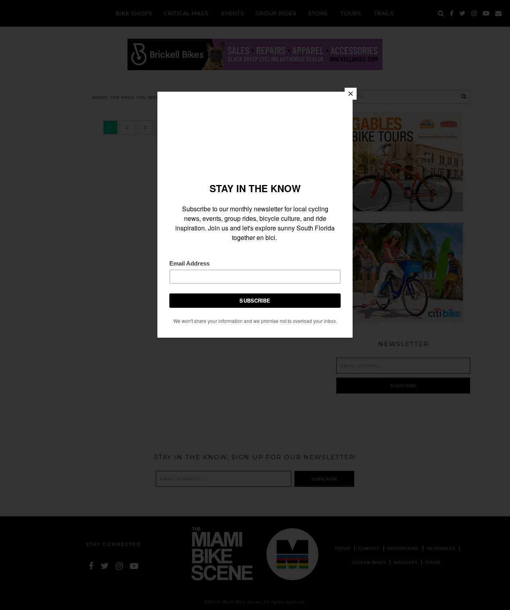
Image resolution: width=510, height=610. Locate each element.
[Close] (351, 94)
